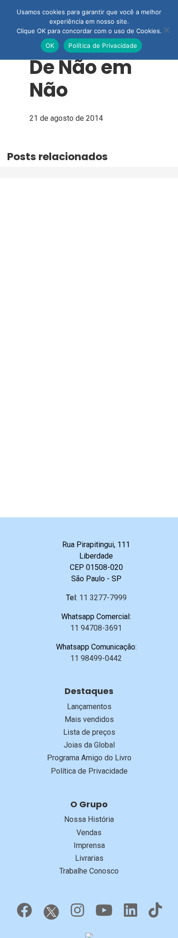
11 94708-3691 (96, 627)
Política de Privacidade (89, 771)
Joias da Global (89, 744)
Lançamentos (89, 706)
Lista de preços (89, 732)
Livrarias (89, 858)
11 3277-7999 (103, 597)
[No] (166, 30)
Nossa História (89, 819)
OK (50, 45)
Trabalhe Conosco (89, 870)
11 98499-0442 (96, 658)
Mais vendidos (89, 719)
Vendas (89, 832)
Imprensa (89, 845)
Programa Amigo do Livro (89, 757)
